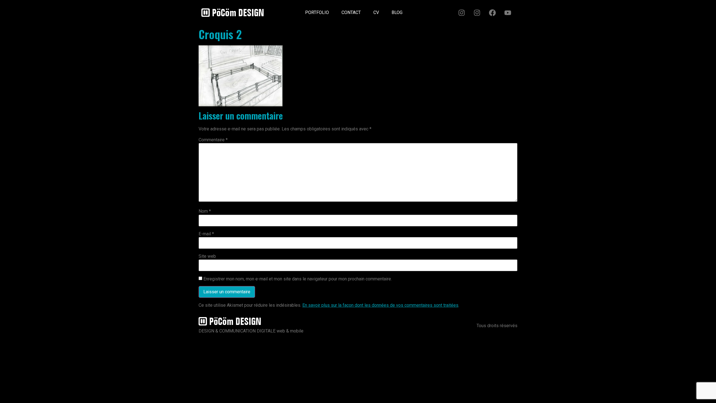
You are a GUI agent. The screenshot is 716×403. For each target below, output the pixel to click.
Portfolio (317, 12)
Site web (207, 256)
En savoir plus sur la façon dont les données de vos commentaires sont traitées (380, 305)
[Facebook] (492, 13)
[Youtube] (508, 13)
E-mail (206, 234)
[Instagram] (461, 13)
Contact (351, 12)
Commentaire (213, 140)
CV (376, 12)
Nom (205, 211)
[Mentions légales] (415, 10)
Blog (397, 12)
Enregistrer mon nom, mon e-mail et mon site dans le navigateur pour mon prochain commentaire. (297, 279)
